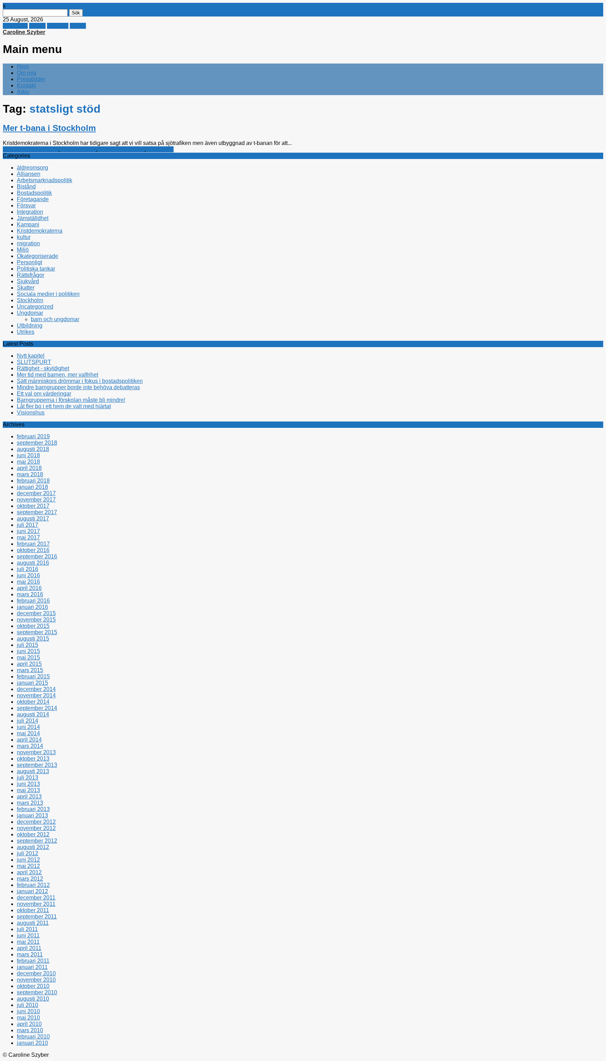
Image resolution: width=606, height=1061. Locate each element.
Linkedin (57, 26)
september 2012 (37, 841)
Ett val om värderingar (44, 394)
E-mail (78, 26)
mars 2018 (30, 474)
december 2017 (36, 493)
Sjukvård (28, 281)
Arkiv (23, 92)
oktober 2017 (33, 506)
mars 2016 (30, 594)
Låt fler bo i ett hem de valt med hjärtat (64, 406)
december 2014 (36, 689)
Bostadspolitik (78, 149)
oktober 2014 (33, 702)
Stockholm (160, 149)
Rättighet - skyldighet (43, 368)
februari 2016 (33, 601)
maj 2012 (28, 866)
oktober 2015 (33, 626)
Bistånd (26, 187)
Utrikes (25, 332)
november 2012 (36, 828)
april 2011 (29, 948)
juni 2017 (28, 531)
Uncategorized (35, 307)
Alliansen (28, 174)
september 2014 (37, 708)
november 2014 (36, 695)
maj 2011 (28, 942)
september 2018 (37, 443)
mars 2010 (30, 1030)
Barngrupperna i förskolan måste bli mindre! (71, 400)
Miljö (23, 250)
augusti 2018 (33, 449)
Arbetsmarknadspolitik (30, 149)
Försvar (26, 205)
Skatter (25, 288)
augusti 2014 (33, 714)
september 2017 (37, 512)
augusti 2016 (33, 563)
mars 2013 (30, 803)
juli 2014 (27, 721)
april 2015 (29, 664)
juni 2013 (28, 784)
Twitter (37, 26)
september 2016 (37, 556)
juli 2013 (27, 778)
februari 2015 (33, 676)
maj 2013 (28, 790)
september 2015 (37, 632)
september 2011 (37, 917)
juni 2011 (28, 936)
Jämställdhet (32, 218)
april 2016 (29, 588)
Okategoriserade (37, 256)
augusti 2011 (33, 923)
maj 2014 (28, 733)
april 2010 (29, 1024)
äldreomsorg (32, 168)
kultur (24, 237)
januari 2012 (32, 891)
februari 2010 (33, 1037)
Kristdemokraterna (121, 149)
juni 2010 (28, 1011)
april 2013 (29, 797)
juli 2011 (27, 929)
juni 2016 (28, 575)
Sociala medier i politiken (48, 294)
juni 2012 (28, 860)
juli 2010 (27, 1005)
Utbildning (29, 326)
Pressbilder (31, 79)
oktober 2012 (33, 834)
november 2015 (36, 620)
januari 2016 (32, 607)
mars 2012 (30, 879)
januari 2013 (32, 815)
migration (28, 243)
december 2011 (36, 898)
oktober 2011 (33, 910)
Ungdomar (30, 313)
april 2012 (29, 872)
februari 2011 (33, 961)
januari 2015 (32, 683)
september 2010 (37, 992)
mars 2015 (30, 670)
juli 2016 (27, 569)
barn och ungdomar (55, 319)
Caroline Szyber (24, 32)
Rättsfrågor (30, 275)
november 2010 (36, 980)
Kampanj (28, 224)
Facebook (15, 26)
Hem (23, 66)
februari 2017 (33, 544)
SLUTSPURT (34, 362)
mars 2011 (30, 954)
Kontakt (26, 85)
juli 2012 (27, 853)
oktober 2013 (33, 759)
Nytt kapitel (31, 356)
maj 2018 (28, 462)
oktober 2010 (33, 986)
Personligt (29, 262)
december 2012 (36, 822)
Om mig (26, 73)
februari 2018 (33, 481)
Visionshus (31, 413)
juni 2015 (28, 651)
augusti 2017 (33, 519)
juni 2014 (28, 727)
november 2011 (36, 904)
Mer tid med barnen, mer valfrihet (57, 375)
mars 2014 (30, 746)
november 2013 (36, 752)
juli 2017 (27, 525)
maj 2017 (28, 538)
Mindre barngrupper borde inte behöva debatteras (78, 387)
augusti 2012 (33, 847)
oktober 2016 (33, 550)
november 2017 (36, 500)
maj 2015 (28, 658)
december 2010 (36, 973)
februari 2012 (33, 885)
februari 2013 (33, 809)
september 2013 (37, 765)
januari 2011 (32, 967)
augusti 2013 (33, 771)
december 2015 (36, 613)
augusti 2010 (33, 999)
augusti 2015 (33, 639)
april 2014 (29, 740)
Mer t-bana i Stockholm (49, 128)
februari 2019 (33, 436)
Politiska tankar (36, 269)
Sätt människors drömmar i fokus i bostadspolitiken (80, 381)
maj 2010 (28, 1018)
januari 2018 (32, 487)
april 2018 (29, 468)
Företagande (33, 199)
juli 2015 (27, 645)
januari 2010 (32, 1043)
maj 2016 (28, 582)
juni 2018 (28, 455)
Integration (30, 212)
